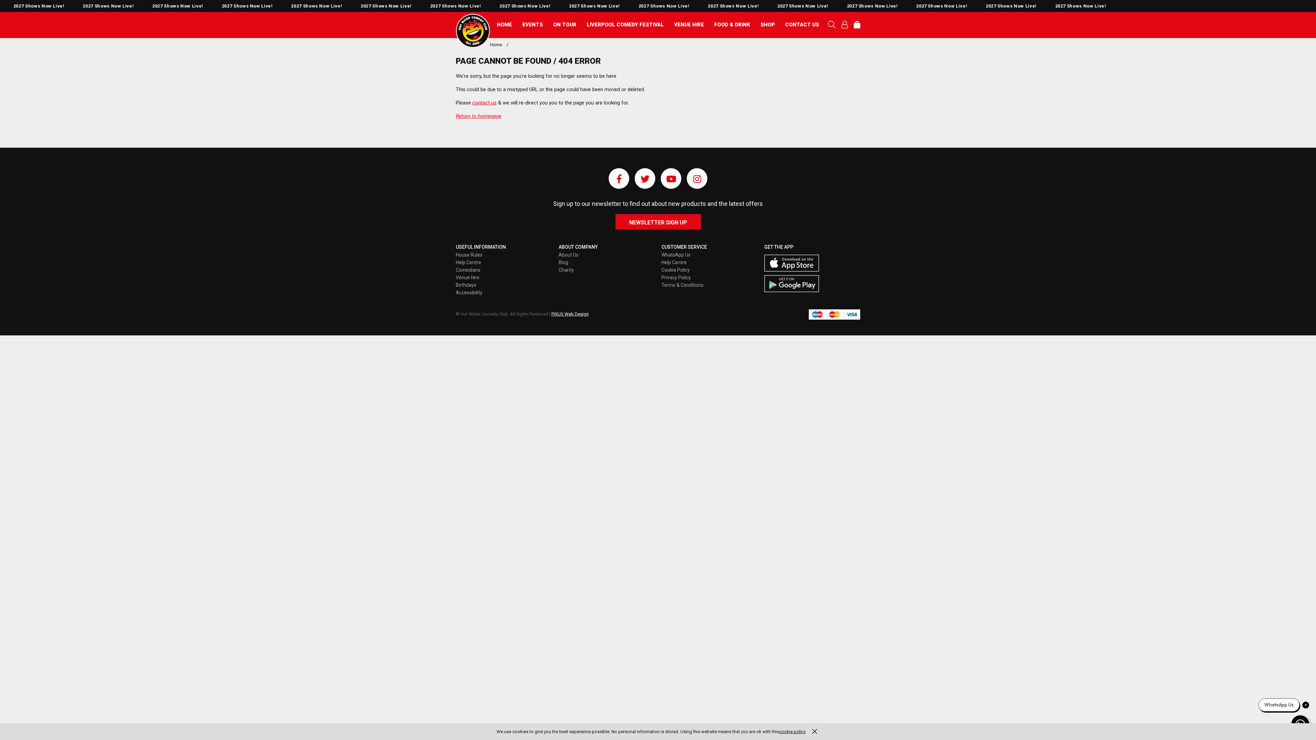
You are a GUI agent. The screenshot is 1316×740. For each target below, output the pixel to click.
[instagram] (697, 178)
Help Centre (468, 262)
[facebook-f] (619, 178)
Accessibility (469, 292)
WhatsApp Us (676, 255)
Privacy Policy (676, 277)
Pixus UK (473, 30)
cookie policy (792, 731)
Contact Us (802, 25)
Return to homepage (478, 116)
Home (504, 25)
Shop (767, 25)
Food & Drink (732, 25)
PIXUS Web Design (570, 314)
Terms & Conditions (682, 285)
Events (532, 25)
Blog (563, 262)
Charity (566, 270)
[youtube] (671, 178)
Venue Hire (689, 25)
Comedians (468, 270)
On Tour (564, 25)
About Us (568, 255)
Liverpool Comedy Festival (625, 25)
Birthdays (466, 285)
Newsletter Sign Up (658, 222)
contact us (484, 103)
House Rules (469, 255)
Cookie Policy (675, 270)
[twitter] (645, 178)
